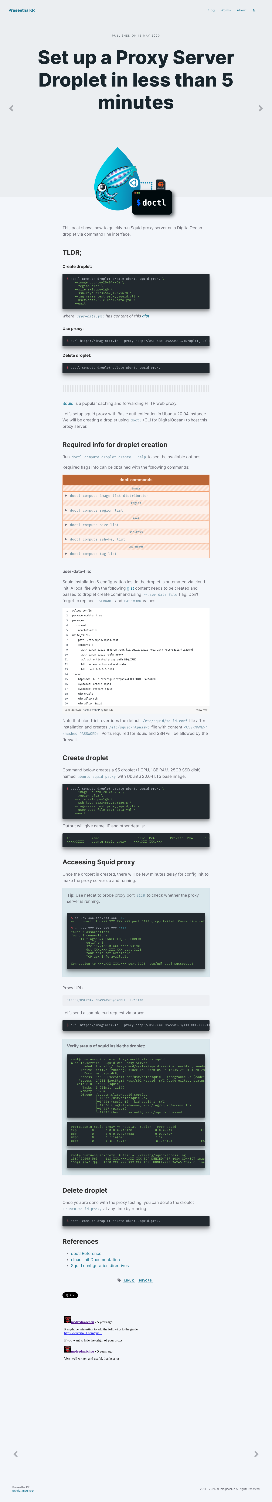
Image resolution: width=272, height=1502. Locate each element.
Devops (145, 1280)
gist (145, 316)
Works (226, 10)
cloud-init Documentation (95, 1259)
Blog (211, 10)
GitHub (108, 709)
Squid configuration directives (100, 1265)
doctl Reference (86, 1253)
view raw (201, 709)
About (242, 10)
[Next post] (261, 108)
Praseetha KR (21, 10)
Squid (68, 403)
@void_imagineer (23, 1490)
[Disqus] (135, 1368)
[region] (135, 657)
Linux (129, 1280)
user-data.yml (74, 709)
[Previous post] (11, 108)
